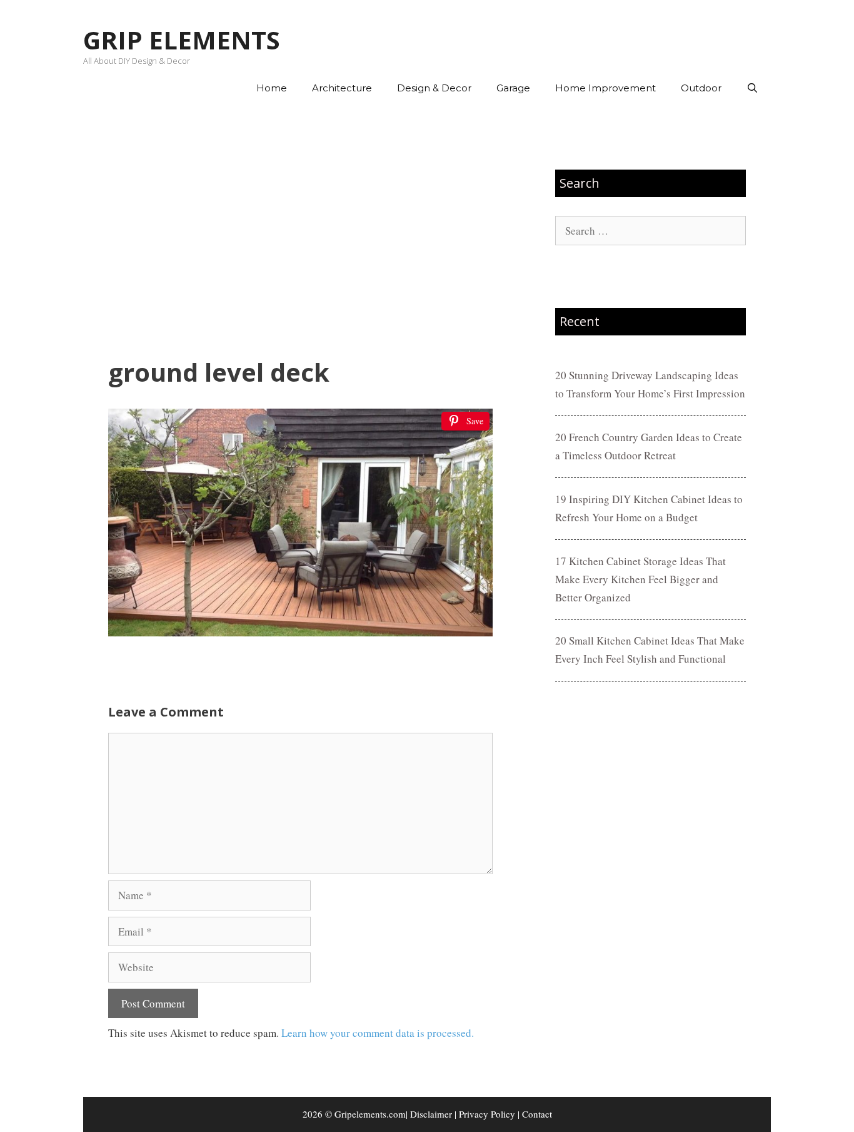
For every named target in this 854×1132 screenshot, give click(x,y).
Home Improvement (605, 88)
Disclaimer (431, 1114)
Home (271, 88)
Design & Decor (434, 88)
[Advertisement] (300, 232)
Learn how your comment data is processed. (377, 1033)
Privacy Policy (487, 1114)
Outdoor (701, 88)
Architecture (342, 88)
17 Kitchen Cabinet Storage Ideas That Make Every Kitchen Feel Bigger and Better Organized (640, 579)
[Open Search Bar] (752, 88)
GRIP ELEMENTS (181, 40)
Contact (537, 1114)
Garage (513, 88)
